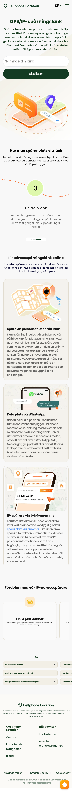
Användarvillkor (13, 773)
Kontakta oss (47, 734)
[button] (31, 239)
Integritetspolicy (39, 773)
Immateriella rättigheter (14, 746)
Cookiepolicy (63, 773)
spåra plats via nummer (23, 529)
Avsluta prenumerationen (51, 743)
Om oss (11, 737)
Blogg (10, 756)
